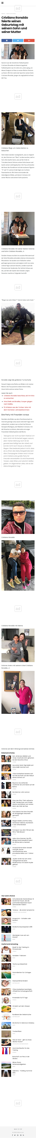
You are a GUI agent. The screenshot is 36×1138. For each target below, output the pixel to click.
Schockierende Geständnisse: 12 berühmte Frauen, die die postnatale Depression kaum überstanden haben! (23, 902)
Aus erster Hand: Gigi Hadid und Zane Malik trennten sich (22, 766)
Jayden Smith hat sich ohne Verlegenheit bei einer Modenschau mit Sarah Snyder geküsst (22, 861)
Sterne (3, 13)
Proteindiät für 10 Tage (20, 998)
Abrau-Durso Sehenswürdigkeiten (19, 1063)
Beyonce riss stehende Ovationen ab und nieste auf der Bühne (23, 785)
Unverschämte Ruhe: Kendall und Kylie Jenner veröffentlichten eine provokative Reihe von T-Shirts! (22, 850)
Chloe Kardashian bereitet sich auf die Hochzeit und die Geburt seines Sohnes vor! (23, 775)
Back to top (18, 1129)
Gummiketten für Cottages (21, 972)
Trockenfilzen (17, 1031)
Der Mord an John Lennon (21, 792)
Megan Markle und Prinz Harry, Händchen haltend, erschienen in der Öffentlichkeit (22, 823)
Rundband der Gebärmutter (21, 1015)
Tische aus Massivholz (19, 964)
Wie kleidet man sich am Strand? (20, 936)
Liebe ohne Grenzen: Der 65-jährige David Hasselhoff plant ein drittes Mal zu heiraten (22, 840)
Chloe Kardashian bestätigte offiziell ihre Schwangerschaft (22, 990)
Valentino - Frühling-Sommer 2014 (22, 1072)
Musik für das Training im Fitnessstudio (20, 948)
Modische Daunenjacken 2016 (22, 927)
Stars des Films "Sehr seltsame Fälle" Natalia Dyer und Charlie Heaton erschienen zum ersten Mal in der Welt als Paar (22, 803)
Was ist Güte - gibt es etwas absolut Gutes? (21, 1041)
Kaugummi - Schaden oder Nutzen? (21, 919)
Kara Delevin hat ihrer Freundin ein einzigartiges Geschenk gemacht (22, 813)
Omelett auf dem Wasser (21, 1006)
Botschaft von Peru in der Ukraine (20, 1058)
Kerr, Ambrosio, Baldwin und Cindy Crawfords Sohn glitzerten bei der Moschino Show (23, 758)
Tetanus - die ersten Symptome (23, 910)
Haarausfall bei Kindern (20, 981)
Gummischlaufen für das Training (20, 1049)
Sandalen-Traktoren (19, 956)
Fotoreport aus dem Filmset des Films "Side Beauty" (23, 831)
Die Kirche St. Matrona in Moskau (23, 1023)
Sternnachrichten (11, 13)
